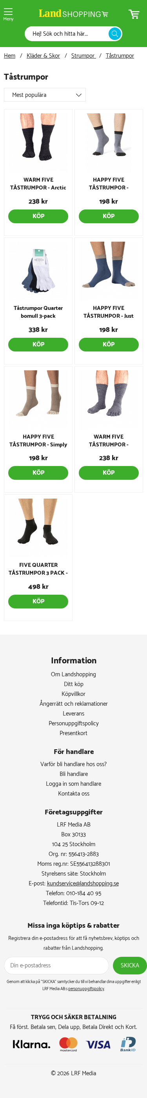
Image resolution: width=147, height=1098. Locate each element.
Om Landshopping (73, 674)
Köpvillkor (73, 694)
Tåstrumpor (120, 56)
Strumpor (83, 56)
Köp (38, 216)
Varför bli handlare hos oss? (73, 764)
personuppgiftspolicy (86, 988)
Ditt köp (73, 684)
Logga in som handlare (73, 784)
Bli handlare (74, 774)
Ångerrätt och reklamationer (74, 704)
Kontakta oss (73, 794)
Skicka (130, 966)
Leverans (73, 714)
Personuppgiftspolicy (74, 723)
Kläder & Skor (43, 56)
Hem (9, 56)
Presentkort (73, 733)
